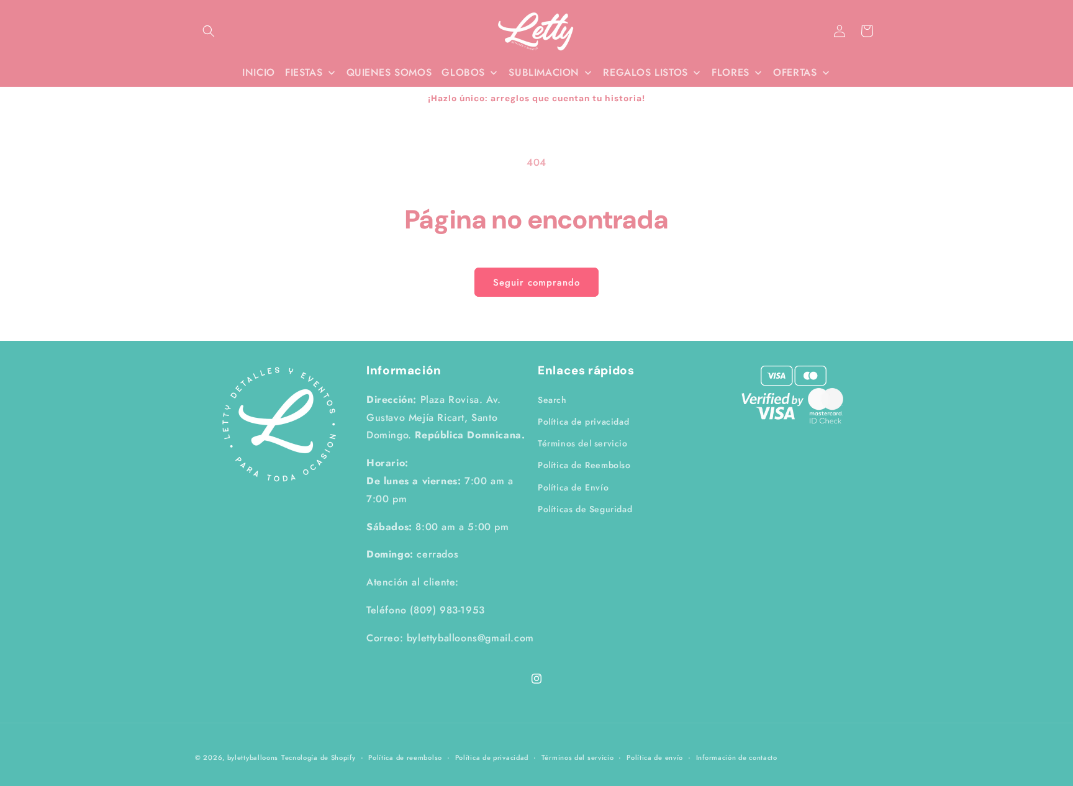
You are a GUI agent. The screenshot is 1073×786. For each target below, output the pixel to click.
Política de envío (655, 757)
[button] (208, 31)
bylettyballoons (253, 757)
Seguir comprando (536, 282)
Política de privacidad (583, 421)
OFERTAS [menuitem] (795, 72)
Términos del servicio (583, 442)
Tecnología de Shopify (318, 757)
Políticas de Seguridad (585, 508)
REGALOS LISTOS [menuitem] (645, 72)
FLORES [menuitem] (730, 72)
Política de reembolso (405, 757)
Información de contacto (736, 757)
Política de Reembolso (584, 464)
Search (552, 399)
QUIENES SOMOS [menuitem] (389, 72)
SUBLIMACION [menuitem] (544, 72)
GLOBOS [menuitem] (463, 72)
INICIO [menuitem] (258, 72)
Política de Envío (573, 487)
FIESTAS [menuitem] (303, 72)
